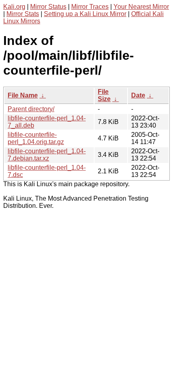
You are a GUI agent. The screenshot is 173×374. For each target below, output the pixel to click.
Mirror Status (48, 6)
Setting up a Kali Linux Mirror (85, 13)
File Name (23, 95)
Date (138, 95)
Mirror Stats (22, 13)
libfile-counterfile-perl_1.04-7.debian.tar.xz (47, 155)
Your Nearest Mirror (141, 6)
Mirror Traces (90, 6)
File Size (104, 95)
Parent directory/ (31, 109)
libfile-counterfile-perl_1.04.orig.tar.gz (36, 138)
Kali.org (14, 6)
